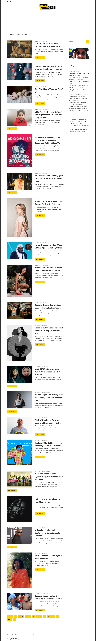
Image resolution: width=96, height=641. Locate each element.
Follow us (10, 1)
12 (53, 616)
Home (8, 635)
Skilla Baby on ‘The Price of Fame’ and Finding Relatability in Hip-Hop (49, 397)
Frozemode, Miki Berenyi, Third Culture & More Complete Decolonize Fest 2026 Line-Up (48, 140)
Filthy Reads (11, 34)
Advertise (35, 635)
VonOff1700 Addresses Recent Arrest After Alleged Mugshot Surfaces (47, 372)
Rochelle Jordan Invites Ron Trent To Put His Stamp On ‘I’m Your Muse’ (49, 331)
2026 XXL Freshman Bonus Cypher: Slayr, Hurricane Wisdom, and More (49, 476)
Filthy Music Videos (22, 34)
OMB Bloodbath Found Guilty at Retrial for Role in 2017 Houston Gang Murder (48, 115)
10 (44, 616)
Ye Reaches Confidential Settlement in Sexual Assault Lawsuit (47, 533)
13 (57, 616)
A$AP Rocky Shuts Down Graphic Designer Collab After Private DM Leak (49, 178)
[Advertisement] (48, 22)
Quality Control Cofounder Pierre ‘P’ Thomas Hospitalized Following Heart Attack (78, 113)
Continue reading (39, 58)
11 (49, 616)
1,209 (9, 620)
